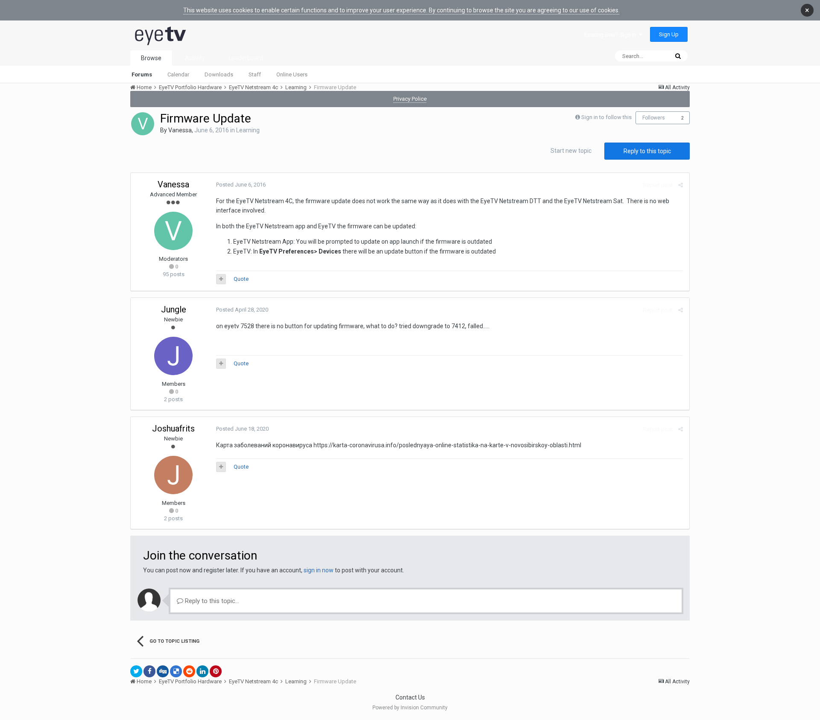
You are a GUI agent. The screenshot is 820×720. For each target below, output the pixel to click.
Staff (255, 74)
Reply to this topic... (211, 601)
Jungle (173, 309)
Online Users (292, 74)
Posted (241, 184)
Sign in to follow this (606, 117)
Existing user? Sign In (611, 35)
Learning (248, 130)
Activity (195, 58)
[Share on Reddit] (189, 671)
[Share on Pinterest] (216, 671)
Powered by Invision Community (410, 708)
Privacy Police (410, 99)
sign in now (319, 570)
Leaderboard (245, 58)
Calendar (178, 74)
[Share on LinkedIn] (202, 671)
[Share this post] (680, 185)
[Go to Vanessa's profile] (142, 123)
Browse (151, 58)
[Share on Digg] (163, 671)
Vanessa (180, 130)
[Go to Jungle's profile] (173, 356)
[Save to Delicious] (176, 671)
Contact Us (410, 697)
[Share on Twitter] (136, 671)
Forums (142, 74)
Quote (241, 279)
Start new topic (571, 150)
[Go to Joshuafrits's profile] (173, 475)
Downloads (219, 74)
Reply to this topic (647, 151)
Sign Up (669, 34)
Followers (653, 118)
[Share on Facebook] (149, 671)
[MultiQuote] (221, 279)
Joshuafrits (173, 428)
